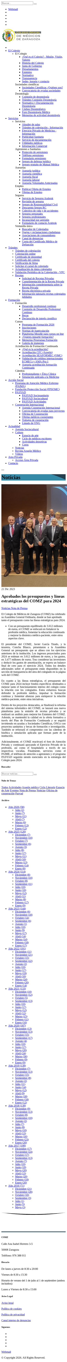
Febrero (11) (22, 1019)
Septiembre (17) (23, 1037)
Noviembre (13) (23, 1031)
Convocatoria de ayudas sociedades (41, 90)
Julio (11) (20, 1084)
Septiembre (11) (23, 884)
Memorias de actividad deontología (41, 115)
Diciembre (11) (23, 951)
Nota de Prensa (19, 608)
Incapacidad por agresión (35, 219)
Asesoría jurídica (31, 170)
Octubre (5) (21, 997)
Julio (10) (20, 887)
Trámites (13, 247)
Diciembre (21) (23, 1188)
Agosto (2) (21, 964)
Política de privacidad (13, 1314)
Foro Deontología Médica (36, 112)
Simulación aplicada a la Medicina (40, 376)
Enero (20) (21, 1142)
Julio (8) (19, 850)
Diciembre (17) (23, 1148)
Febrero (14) (22, 865)
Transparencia (29, 78)
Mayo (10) (21, 1130)
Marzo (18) (21, 1096)
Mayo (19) (21, 973)
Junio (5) (20, 1204)
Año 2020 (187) (17, 1025)
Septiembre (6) (23, 843)
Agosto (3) (21, 847)
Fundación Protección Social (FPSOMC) (37, 389)
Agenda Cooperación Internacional (41, 407)
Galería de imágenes (33, 343)
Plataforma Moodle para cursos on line (43, 333)
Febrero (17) (22, 902)
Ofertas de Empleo (32, 192)
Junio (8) (20, 1127)
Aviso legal (7, 1302)
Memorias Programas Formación (39, 340)
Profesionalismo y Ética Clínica (39, 373)
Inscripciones (29, 327)
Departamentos (30, 69)
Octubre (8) (21, 880)
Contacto (13, 463)
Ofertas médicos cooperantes (37, 417)
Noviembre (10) (23, 837)
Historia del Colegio (33, 62)
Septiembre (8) (23, 1077)
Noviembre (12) (23, 994)
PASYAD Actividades (34, 401)
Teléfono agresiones (33, 155)
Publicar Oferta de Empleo (36, 189)
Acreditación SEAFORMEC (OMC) (42, 355)
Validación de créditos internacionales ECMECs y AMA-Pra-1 (42, 360)
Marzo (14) (21, 939)
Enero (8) (20, 868)
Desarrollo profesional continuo (39, 306)
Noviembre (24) (23, 1151)
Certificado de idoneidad (28, 256)
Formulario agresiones (34, 158)
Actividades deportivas (34, 441)
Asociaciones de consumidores (38, 235)
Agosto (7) (21, 1161)
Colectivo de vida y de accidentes (40, 210)
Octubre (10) (22, 1195)
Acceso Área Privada (26, 460)
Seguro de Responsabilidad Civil (40, 204)
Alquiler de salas (31, 124)
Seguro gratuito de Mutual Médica (40, 164)
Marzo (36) (21, 1056)
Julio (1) (19, 1201)
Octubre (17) (22, 1154)
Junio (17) (20, 853)
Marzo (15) (21, 1016)
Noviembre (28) (23, 1191)
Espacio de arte (30, 435)
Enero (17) (21, 945)
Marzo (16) (21, 1136)
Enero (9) (20, 905)
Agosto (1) (21, 924)
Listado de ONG (31, 423)
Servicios (13, 118)
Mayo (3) (20, 1207)
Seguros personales (32, 213)
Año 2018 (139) (17, 1105)
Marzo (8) (20, 899)
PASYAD (20, 392)
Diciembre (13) (23, 1028)
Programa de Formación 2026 (38, 324)
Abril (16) (20, 859)
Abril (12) (20, 1013)
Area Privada (15, 457)
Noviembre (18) (23, 914)
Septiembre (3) (23, 1198)
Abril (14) (20, 936)
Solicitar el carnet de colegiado (31, 266)
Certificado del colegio (27, 259)
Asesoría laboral (31, 179)
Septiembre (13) (23, 1001)
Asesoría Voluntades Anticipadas (40, 182)
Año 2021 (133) (17, 988)
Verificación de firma (26, 263)
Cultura (19, 432)
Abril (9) (20, 1093)
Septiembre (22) (23, 960)
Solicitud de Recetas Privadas (38, 278)
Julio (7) (19, 1124)
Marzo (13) (21, 862)
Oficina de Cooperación (35, 413)
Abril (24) (20, 1053)
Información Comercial (34, 146)
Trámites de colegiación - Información (42, 127)
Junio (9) (20, 930)
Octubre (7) (21, 840)
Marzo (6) (20, 822)
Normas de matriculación (35, 330)
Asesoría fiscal (30, 176)
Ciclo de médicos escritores (37, 438)
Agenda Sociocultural (27, 429)
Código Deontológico (34, 109)
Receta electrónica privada (36, 290)
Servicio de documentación (36, 139)
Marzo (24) (21, 979)
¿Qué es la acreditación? (35, 349)
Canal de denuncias (32, 238)
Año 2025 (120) (17, 831)
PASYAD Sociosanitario (35, 395)
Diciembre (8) (22, 874)
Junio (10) (20, 890)
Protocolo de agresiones (35, 152)
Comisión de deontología (35, 96)
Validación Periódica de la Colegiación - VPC (40, 272)
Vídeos (19, 453)
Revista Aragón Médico (28, 450)
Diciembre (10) (23, 991)
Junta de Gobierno (32, 65)
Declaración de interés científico (39, 318)
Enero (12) (21, 828)
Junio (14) (20, 1087)
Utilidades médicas (32, 142)
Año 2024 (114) (17, 871)
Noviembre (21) (23, 954)
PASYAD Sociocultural (35, 398)
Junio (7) (20, 813)
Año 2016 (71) (16, 1185)
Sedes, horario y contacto (35, 81)
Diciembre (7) (22, 834)
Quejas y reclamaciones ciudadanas (41, 232)
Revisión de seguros (33, 201)
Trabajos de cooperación (35, 420)
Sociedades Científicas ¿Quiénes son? (42, 87)
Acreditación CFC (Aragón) (37, 352)
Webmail (13, 9)
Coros (25, 444)
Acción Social (16, 380)
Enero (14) (21, 985)
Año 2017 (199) (17, 1145)
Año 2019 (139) (17, 1065)
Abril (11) (20, 896)
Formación (14, 300)
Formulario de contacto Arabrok (39, 223)
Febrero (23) (22, 1139)
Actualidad (14, 426)
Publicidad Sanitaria (33, 136)
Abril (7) (20, 819)
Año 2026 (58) (16, 807)
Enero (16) (21, 1022)
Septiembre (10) (23, 1118)
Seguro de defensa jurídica (36, 161)
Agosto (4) (21, 1041)
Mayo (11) (20, 816)
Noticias (19, 447)
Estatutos (27, 72)
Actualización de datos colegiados (33, 269)
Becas (25, 315)
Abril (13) (20, 1133)
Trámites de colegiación (28, 250)
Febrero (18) (22, 942)
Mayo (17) (21, 933)
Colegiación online (25, 253)
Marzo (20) (21, 1176)
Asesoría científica (32, 173)
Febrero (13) (22, 825)
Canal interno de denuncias (16, 1320)
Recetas (19, 275)
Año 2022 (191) (17, 948)
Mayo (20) (21, 1050)
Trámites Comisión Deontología (39, 99)
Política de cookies (11, 1308)
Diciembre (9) (22, 1108)
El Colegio (14, 50)
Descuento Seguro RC (34, 207)
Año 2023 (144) (17, 908)
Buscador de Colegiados (35, 229)
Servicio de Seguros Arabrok (37, 198)
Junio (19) (20, 1167)
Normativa (28, 75)
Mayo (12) (21, 893)
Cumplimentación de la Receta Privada (43, 281)
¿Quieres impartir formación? (38, 336)
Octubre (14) (22, 917)
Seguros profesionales (34, 216)
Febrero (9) (21, 1059)
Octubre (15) (22, 957)
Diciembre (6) (22, 911)
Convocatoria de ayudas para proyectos (43, 410)
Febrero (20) (22, 982)
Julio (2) (19, 810)
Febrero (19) (22, 1179)
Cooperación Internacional (29, 404)
